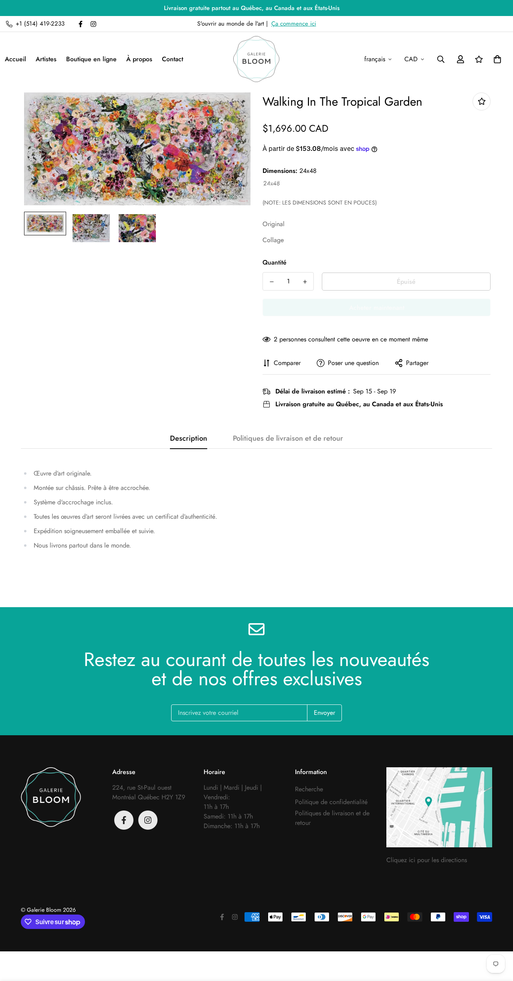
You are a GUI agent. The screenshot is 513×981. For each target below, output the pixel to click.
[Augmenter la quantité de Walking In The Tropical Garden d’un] (304, 282)
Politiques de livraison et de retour (332, 817)
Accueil (15, 59)
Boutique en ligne (91, 59)
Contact (172, 59)
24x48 (271, 184)
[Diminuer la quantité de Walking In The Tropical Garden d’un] (271, 282)
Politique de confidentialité (331, 801)
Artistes (46, 59)
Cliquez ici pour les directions (426, 860)
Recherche (309, 789)
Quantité (275, 262)
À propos (139, 59)
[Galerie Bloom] (256, 59)
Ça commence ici (293, 23)
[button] (495, 59)
